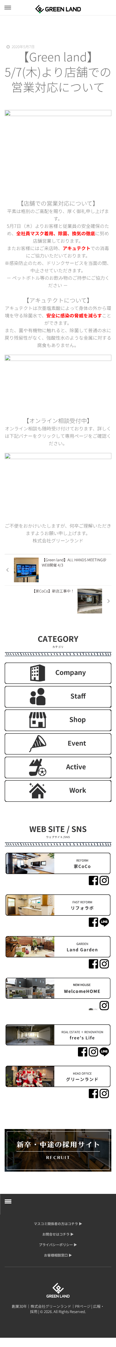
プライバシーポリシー (56, 1244)
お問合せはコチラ (56, 1234)
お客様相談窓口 (56, 1255)
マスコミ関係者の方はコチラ (56, 1223)
